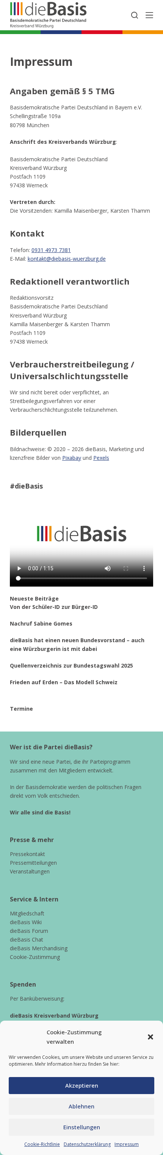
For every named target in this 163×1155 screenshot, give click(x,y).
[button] (150, 1037)
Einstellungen (81, 1127)
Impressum (126, 1144)
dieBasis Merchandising (38, 948)
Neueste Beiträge (34, 598)
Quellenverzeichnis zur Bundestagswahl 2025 (71, 665)
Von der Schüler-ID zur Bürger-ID (54, 606)
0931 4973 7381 (51, 250)
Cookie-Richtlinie (42, 1144)
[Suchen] (134, 15)
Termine (21, 708)
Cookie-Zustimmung (35, 956)
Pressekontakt (27, 854)
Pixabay (71, 457)
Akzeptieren (81, 1085)
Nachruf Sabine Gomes (41, 623)
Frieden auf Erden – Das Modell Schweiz (64, 682)
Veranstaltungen (30, 871)
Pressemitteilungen (33, 862)
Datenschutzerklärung (87, 1144)
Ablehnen (81, 1106)
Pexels (101, 457)
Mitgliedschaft (27, 913)
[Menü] (149, 15)
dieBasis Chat (26, 939)
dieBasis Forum (29, 930)
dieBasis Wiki (26, 922)
